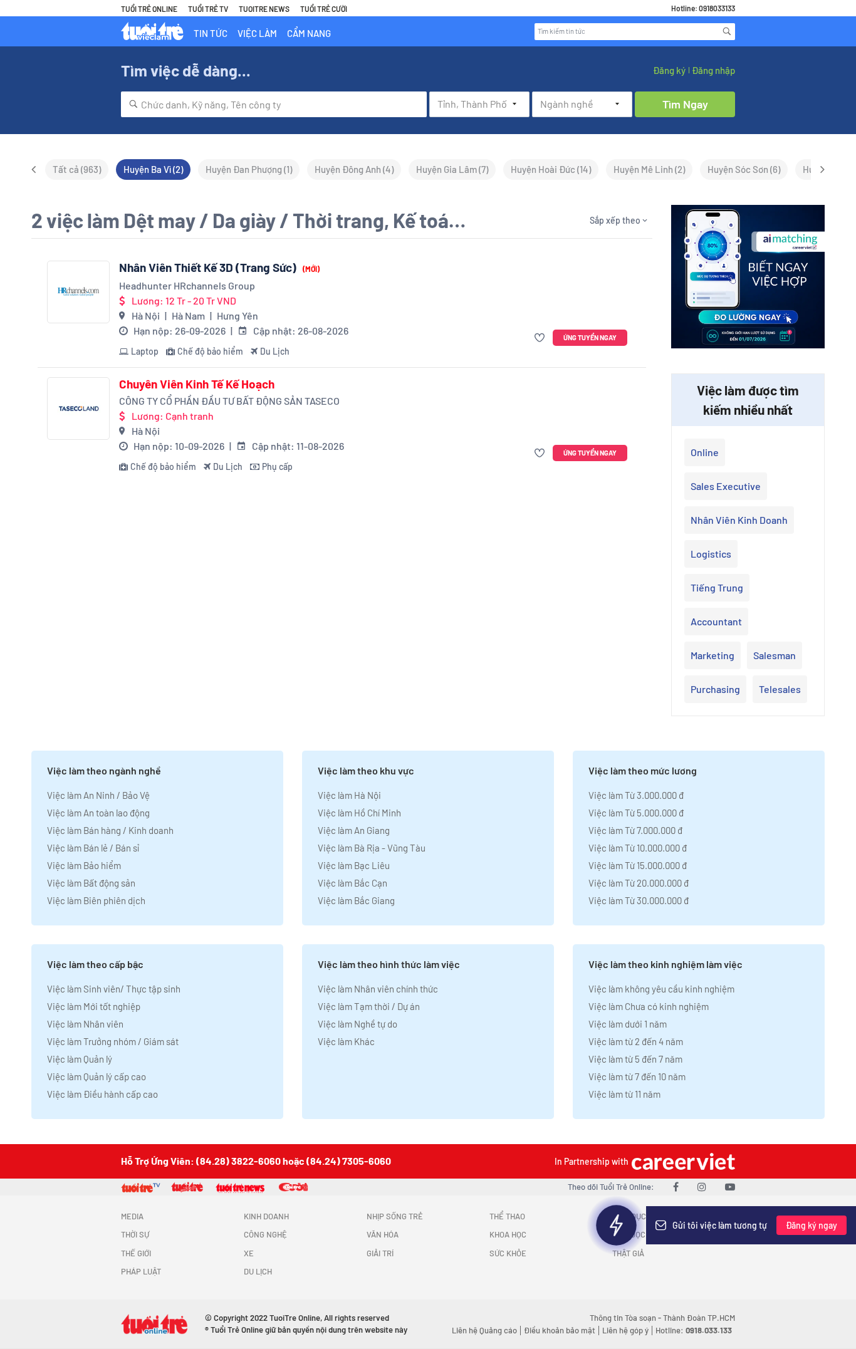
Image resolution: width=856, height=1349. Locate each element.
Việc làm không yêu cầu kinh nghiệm (661, 988)
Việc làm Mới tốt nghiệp (93, 1006)
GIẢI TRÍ (380, 1253)
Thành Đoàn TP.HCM (699, 1318)
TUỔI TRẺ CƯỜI (323, 8)
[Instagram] (701, 1186)
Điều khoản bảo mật (559, 1330)
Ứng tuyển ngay (590, 337)
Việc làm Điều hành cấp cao (102, 1094)
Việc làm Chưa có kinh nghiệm (648, 1006)
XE (249, 1253)
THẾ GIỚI (136, 1253)
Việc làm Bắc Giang (356, 900)
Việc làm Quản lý (79, 1059)
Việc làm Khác (346, 1041)
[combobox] (274, 104)
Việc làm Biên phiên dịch (96, 900)
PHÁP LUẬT (141, 1271)
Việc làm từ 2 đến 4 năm (635, 1041)
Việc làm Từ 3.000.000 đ (636, 795)
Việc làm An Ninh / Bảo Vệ (98, 795)
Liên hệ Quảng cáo (484, 1330)
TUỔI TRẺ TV (208, 8)
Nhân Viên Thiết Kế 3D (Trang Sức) (219, 267)
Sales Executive (726, 486)
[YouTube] (730, 1186)
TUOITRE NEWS (264, 8)
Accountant (716, 621)
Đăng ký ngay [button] (811, 1225)
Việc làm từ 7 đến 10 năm (637, 1076)
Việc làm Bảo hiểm (84, 865)
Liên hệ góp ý (625, 1330)
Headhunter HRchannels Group (187, 285)
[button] (541, 338)
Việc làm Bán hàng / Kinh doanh (110, 830)
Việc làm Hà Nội (349, 795)
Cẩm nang (309, 33)
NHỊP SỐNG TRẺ (395, 1216)
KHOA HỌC (507, 1234)
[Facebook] (676, 1186)
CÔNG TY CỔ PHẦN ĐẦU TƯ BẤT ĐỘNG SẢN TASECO (229, 401)
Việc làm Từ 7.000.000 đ (635, 830)
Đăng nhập (713, 70)
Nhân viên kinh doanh (739, 520)
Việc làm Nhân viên (85, 1023)
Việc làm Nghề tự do (357, 1023)
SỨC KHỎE (507, 1253)
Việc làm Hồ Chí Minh (359, 812)
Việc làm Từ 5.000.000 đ (636, 812)
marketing (712, 655)
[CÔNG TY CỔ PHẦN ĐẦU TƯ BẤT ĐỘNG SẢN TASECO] (78, 408)
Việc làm (257, 33)
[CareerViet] (682, 1161)
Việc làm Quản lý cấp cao (96, 1076)
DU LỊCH (258, 1271)
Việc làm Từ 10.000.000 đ (637, 847)
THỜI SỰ (135, 1234)
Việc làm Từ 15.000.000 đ (637, 865)
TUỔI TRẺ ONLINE (149, 8)
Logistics (711, 554)
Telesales (780, 689)
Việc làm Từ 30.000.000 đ (638, 900)
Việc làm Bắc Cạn (352, 882)
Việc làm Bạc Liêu (354, 865)
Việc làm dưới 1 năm (627, 1023)
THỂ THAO (507, 1216)
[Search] (727, 31)
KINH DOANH (266, 1216)
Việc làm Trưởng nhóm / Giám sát (113, 1041)
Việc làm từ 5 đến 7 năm (635, 1059)
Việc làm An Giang (354, 830)
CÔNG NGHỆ (265, 1234)
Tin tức (210, 33)
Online (705, 452)
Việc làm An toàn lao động (98, 812)
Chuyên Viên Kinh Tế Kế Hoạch (196, 384)
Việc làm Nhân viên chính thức (378, 988)
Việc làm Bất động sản (91, 882)
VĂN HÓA (383, 1234)
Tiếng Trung (717, 587)
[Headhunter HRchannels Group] (78, 292)
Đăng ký (669, 70)
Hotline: (693, 1330)
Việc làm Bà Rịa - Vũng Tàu (371, 847)
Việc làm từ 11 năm (624, 1094)
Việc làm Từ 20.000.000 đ (638, 882)
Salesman (774, 655)
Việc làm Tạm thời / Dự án (369, 1006)
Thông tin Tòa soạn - (626, 1318)
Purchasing (715, 689)
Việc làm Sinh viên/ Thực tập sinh (113, 988)
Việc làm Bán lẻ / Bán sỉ (93, 847)
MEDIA (132, 1216)
